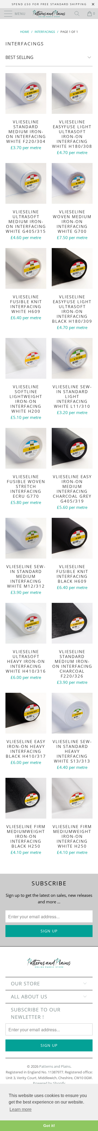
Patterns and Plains (55, 1066)
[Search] (79, 13)
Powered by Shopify (49, 1083)
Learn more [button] (21, 1109)
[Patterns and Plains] (49, 13)
